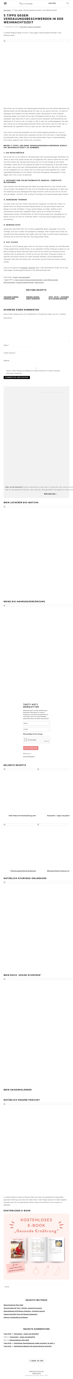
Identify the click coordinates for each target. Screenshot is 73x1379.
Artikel (15, 277)
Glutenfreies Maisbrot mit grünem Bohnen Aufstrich (33, 1346)
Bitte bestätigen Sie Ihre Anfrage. (33, 734)
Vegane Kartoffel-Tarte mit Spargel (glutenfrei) (20, 1314)
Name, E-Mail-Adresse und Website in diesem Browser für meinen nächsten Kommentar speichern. (33, 372)
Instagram (31, 268)
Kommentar (8, 318)
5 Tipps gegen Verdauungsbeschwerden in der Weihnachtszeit (36, 280)
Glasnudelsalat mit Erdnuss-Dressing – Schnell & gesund (24, 1311)
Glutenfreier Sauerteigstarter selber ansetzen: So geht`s (34, 1343)
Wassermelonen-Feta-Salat (13, 1305)
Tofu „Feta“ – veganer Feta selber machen (59, 298)
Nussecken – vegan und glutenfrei (26, 1334)
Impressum (36, 1373)
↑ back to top (36, 1361)
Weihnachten (39, 282)
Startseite (7, 10)
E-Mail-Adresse (10, 353)
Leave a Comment (34, 27)
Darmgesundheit (24, 277)
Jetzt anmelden (30, 748)
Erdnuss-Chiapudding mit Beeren (16, 1317)
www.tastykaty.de (36, 1371)
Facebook (24, 268)
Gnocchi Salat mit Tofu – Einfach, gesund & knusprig (23, 1308)
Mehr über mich (49, 494)
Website (6, 360)
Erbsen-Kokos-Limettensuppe (33, 298)
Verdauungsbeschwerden (25, 282)
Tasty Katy (7, 1334)
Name (6, 345)
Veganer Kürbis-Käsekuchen (11, 298)
